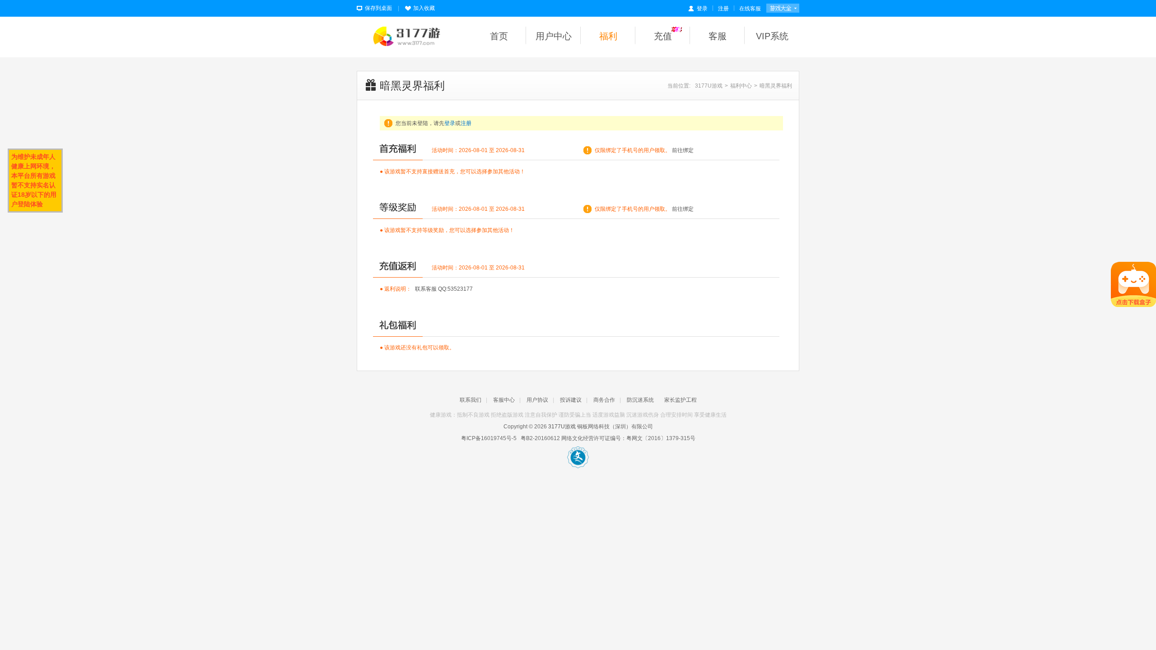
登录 (702, 8)
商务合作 (604, 400)
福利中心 (741, 86)
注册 (723, 8)
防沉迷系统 (640, 400)
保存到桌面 (378, 8)
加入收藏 (424, 8)
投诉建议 (571, 400)
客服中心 (504, 400)
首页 (499, 36)
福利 (608, 36)
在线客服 (750, 8)
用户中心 (554, 36)
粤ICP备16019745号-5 (489, 438)
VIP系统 (772, 36)
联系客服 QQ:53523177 (444, 289)
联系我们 (470, 400)
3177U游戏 (708, 86)
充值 (663, 36)
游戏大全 (782, 10)
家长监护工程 (680, 400)
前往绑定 (683, 150)
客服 (718, 36)
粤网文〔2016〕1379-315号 (660, 438)
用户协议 (537, 400)
